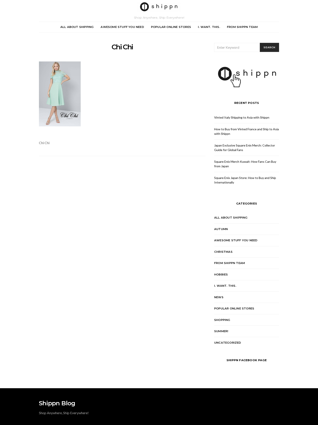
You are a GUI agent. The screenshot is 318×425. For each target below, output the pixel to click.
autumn (221, 229)
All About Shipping (77, 27)
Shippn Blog (57, 403)
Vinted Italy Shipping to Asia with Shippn (241, 117)
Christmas (223, 251)
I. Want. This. (209, 27)
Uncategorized (227, 342)
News (218, 297)
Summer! (221, 331)
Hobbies (221, 274)
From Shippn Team (242, 27)
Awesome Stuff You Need (122, 27)
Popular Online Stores (171, 27)
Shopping (222, 320)
